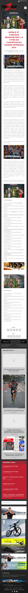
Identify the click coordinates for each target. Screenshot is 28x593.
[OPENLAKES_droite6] (14, 568)
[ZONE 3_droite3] (14, 560)
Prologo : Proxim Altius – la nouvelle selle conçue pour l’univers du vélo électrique (13, 495)
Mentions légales (19, 585)
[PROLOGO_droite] (13, 553)
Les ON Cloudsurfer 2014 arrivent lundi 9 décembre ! (14, 370)
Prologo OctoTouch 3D (9, 483)
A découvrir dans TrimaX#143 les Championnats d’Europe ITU (14, 454)
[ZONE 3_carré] (14, 518)
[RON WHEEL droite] (13, 545)
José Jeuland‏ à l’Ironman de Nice (14, 410)
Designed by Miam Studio (14, 586)
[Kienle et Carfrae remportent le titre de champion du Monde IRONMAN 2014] (14, 20)
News (14, 51)
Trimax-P (11, 50)
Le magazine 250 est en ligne (10, 489)
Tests (10, 588)
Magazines (21, 589)
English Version (23, 0)
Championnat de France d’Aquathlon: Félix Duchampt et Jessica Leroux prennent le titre (14, 431)
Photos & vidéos (17, 588)
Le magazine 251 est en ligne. (10, 471)
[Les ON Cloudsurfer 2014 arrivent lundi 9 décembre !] (14, 360)
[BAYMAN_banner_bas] (14, 582)
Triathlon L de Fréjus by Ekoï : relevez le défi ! (13, 477)
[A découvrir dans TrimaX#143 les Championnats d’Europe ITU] (14, 444)
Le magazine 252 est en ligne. (10, 466)
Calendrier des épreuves (10, 589)
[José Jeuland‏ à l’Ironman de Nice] (14, 391)
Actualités (10, 51)
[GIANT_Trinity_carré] (13, 537)
